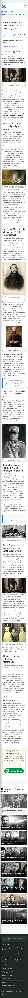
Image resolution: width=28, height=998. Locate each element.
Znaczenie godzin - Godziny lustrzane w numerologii (12, 938)
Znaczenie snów (6, 944)
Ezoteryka (11, 11)
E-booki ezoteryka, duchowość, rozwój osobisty (12, 948)
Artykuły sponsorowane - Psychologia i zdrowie (12, 960)
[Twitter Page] (15, 1)
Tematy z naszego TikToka (8, 978)
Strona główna (4, 11)
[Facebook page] (13, 1)
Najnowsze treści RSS (7, 975)
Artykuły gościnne (6, 965)
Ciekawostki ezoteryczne (6, 12)
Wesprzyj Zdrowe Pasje (8, 985)
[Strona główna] (4, 7)
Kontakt (4, 982)
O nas (3, 956)
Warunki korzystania (7, 968)
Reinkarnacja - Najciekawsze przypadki (12, 953)
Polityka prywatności (7, 972)
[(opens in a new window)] (14, 771)
